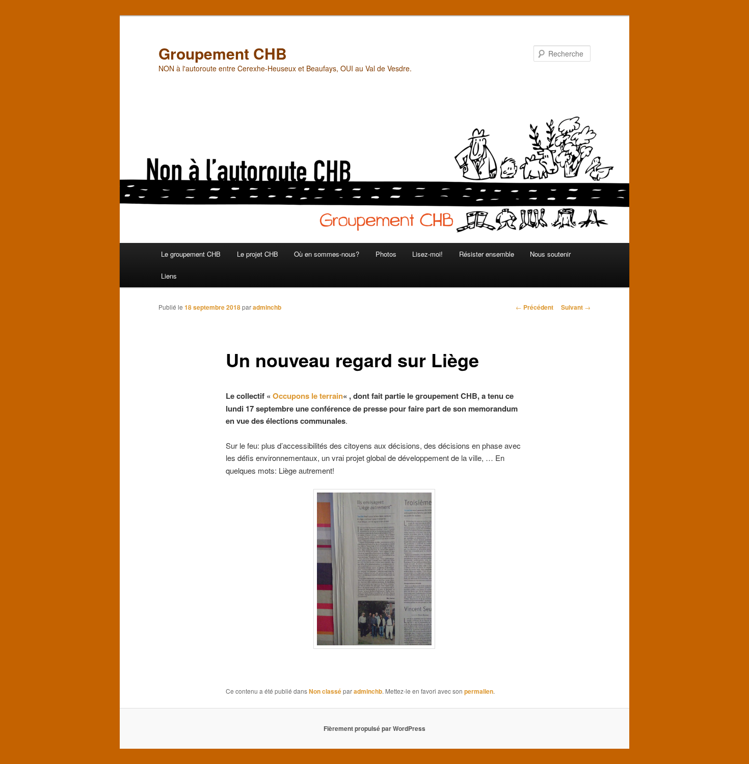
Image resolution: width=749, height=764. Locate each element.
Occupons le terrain (308, 395)
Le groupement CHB (191, 254)
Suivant (576, 307)
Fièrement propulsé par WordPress (374, 728)
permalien (478, 691)
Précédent (534, 307)
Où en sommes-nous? (326, 254)
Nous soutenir (550, 254)
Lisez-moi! (427, 254)
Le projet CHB (257, 254)
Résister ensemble (486, 254)
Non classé (325, 691)
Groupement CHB (222, 53)
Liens (169, 276)
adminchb (267, 307)
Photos (386, 254)
